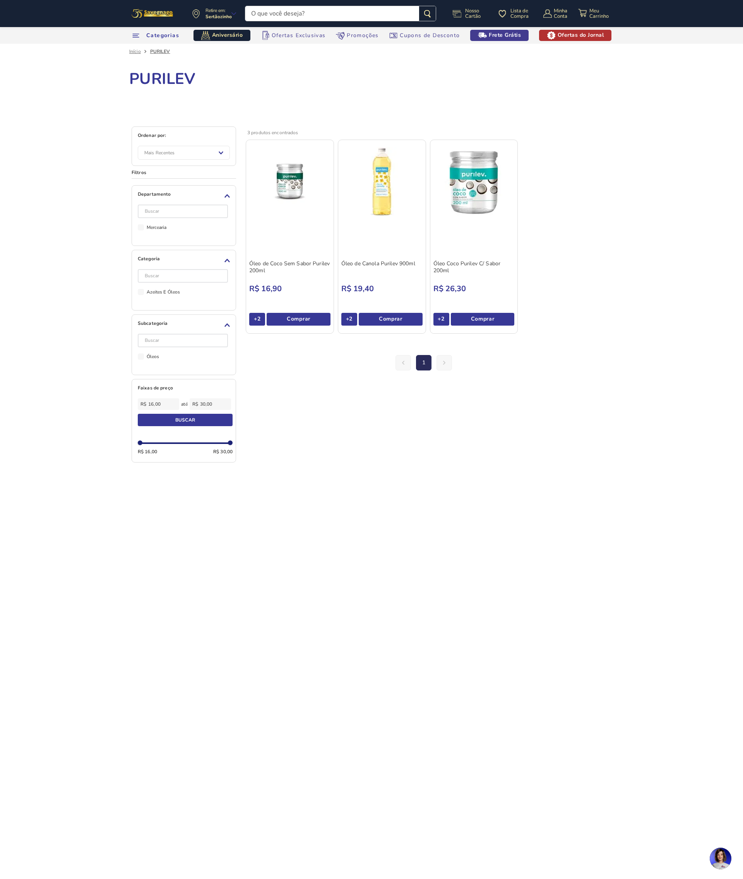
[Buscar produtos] (427, 13)
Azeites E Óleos (163, 292)
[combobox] (340, 13)
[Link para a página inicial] (135, 51)
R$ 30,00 (223, 452)
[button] (185, 196)
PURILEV (160, 51)
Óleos (153, 356)
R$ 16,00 (147, 452)
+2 (257, 319)
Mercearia (157, 227)
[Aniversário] (153, 13)
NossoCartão (473, 13)
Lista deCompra (519, 13)
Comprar (298, 319)
